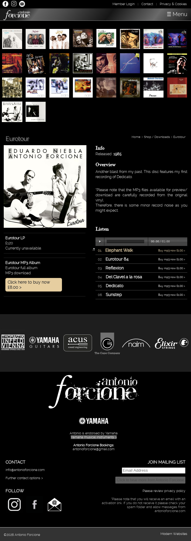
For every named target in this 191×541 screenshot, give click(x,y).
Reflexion (115, 267)
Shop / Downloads (157, 137)
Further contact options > (24, 478)
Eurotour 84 (117, 258)
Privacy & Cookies (173, 4)
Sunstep (114, 294)
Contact (147, 4)
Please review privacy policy (164, 491)
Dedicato (114, 285)
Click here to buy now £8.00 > (29, 285)
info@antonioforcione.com (25, 470)
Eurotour (179, 137)
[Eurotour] (45, 224)
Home (136, 137)
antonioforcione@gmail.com (94, 449)
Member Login (124, 4)
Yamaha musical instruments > (94, 437)
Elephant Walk (119, 250)
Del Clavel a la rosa (124, 276)
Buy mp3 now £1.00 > (171, 250)
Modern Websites (173, 534)
